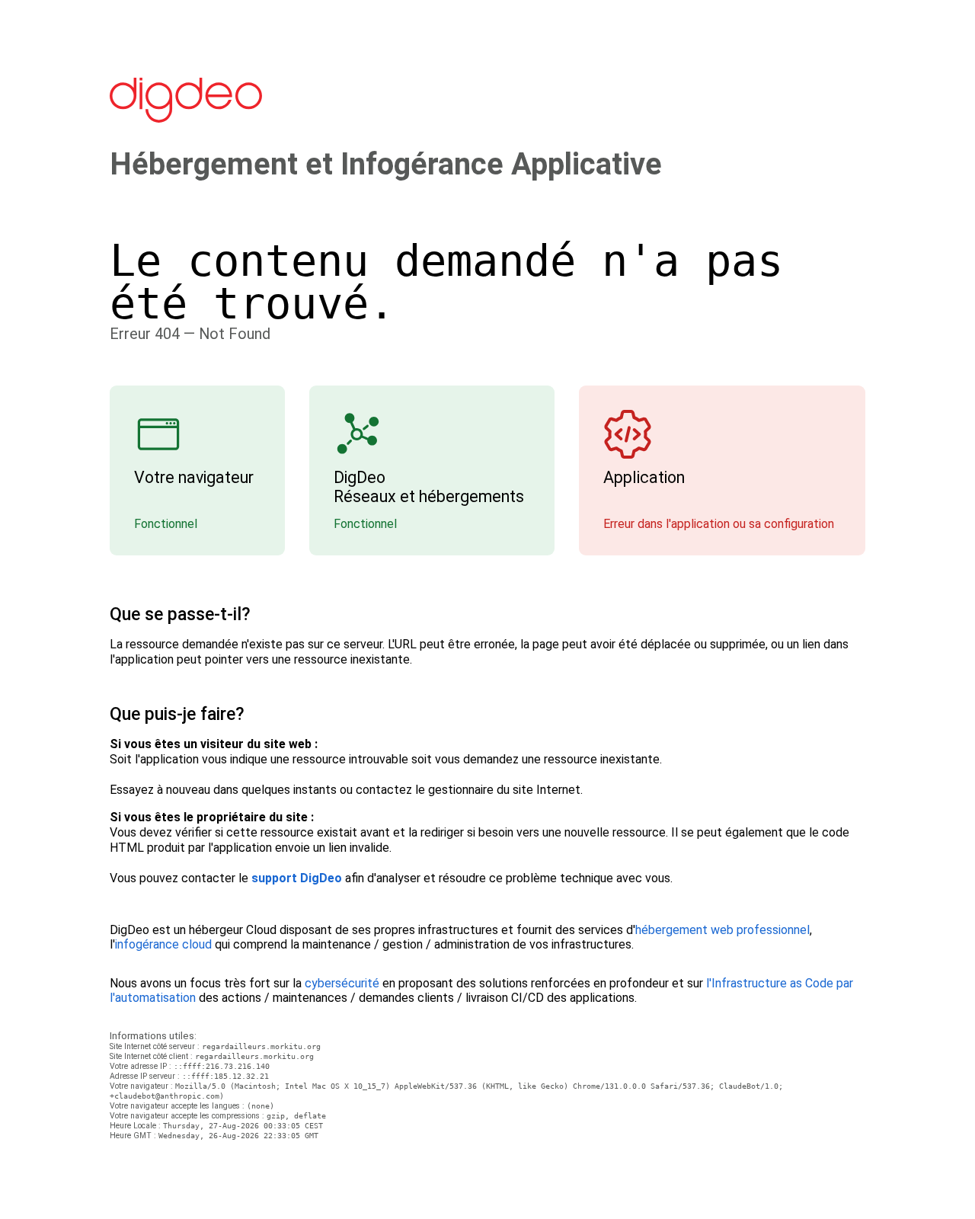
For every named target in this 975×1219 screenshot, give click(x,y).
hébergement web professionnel (722, 930)
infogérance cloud (163, 944)
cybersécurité (342, 983)
